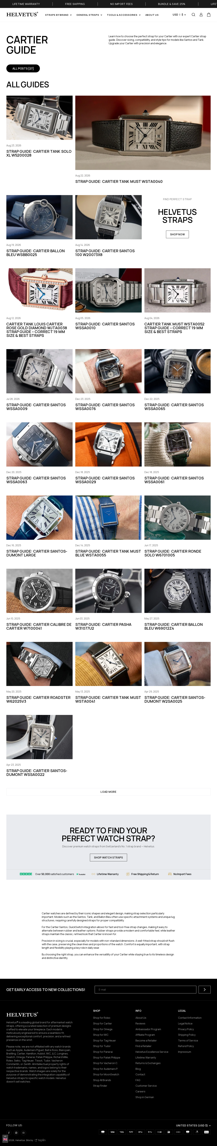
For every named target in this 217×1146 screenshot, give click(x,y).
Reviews (140, 1023)
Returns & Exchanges (148, 1063)
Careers (140, 1091)
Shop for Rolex (101, 1017)
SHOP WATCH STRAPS (108, 857)
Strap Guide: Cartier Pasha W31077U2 (103, 626)
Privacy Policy (186, 1029)
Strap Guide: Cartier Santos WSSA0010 (105, 325)
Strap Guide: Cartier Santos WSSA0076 (105, 406)
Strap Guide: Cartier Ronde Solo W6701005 (172, 553)
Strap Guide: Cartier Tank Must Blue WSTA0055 (108, 553)
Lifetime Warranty (146, 1057)
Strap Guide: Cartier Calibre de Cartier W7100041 (38, 626)
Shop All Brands (102, 1080)
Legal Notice (185, 1023)
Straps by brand (56, 15)
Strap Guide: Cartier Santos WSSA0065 (174, 406)
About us (152, 15)
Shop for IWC (100, 1035)
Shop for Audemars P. (105, 1069)
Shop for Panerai (103, 1052)
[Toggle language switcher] (5, 1136)
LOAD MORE (108, 792)
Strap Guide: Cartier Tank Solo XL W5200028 (38, 153)
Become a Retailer (146, 1040)
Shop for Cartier (102, 1023)
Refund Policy (186, 1046)
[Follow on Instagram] (16, 1132)
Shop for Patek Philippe (106, 1057)
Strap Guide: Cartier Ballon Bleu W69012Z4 (173, 626)
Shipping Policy (187, 1035)
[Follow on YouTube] (23, 1132)
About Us (141, 1017)
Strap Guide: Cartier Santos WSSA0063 (36, 479)
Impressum (184, 1052)
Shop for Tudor (102, 1046)
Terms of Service (188, 1040)
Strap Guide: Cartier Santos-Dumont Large (36, 553)
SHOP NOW (177, 234)
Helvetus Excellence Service (152, 1052)
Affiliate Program (145, 1035)
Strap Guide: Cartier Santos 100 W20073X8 (105, 252)
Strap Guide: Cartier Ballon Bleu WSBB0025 (35, 252)
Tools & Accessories (122, 15)
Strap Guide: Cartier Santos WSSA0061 (174, 479)
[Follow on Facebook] (8, 1132)
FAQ (138, 1080)
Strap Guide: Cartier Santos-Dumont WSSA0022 (36, 772)
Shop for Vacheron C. (105, 1063)
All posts (23, 68)
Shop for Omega (102, 1029)
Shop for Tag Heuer (104, 1040)
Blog (138, 1069)
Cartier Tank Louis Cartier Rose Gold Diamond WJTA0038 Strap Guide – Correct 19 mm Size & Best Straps (36, 329)
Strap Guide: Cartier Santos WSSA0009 (36, 406)
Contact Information (190, 1017)
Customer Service (146, 1085)
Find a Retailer (144, 1046)
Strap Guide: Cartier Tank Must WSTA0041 (108, 699)
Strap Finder (100, 1085)
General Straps (87, 15)
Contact (140, 1074)
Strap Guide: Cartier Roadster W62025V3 (38, 699)
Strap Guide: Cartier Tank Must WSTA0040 (119, 181)
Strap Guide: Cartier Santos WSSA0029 (105, 479)
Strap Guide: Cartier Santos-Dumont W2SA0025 (174, 699)
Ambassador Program (148, 1029)
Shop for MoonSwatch (106, 1074)
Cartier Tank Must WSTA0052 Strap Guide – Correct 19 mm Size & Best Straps (174, 327)
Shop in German (145, 1097)
